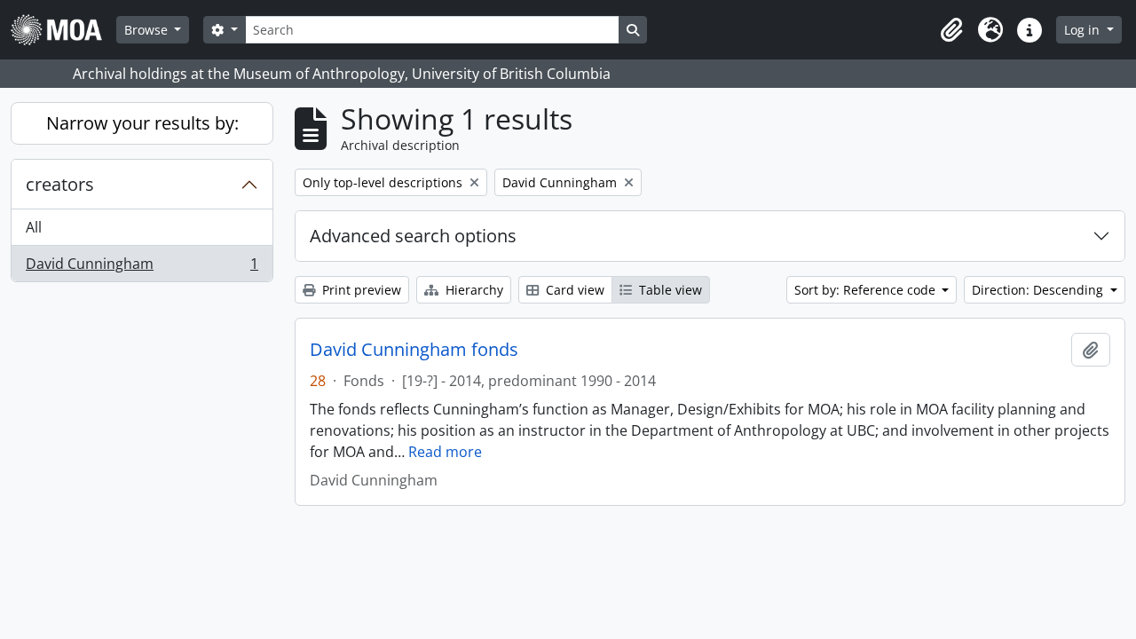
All (34, 227)
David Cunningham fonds (414, 349)
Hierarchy (472, 289)
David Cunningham (141, 267)
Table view (668, 289)
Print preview (360, 289)
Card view (573, 289)
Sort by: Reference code (866, 289)
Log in (1083, 29)
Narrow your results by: (142, 123)
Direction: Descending (1039, 289)
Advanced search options (413, 236)
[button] (951, 30)
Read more (445, 452)
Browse (147, 29)
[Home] (63, 29)
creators (60, 184)
